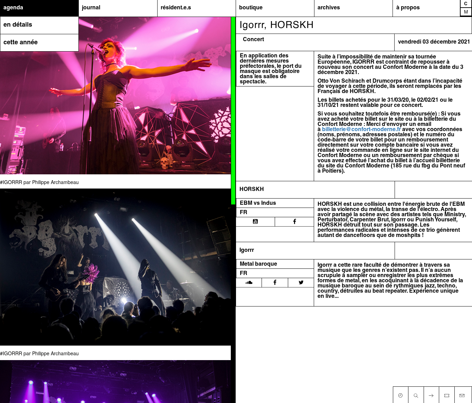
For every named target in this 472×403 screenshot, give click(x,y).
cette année (20, 43)
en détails (17, 25)
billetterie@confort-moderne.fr (361, 129)
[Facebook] (294, 221)
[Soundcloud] (249, 282)
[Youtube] (255, 221)
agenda (13, 8)
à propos (408, 8)
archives (329, 8)
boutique (251, 8)
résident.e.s (176, 8)
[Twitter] (301, 282)
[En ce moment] (400, 394)
